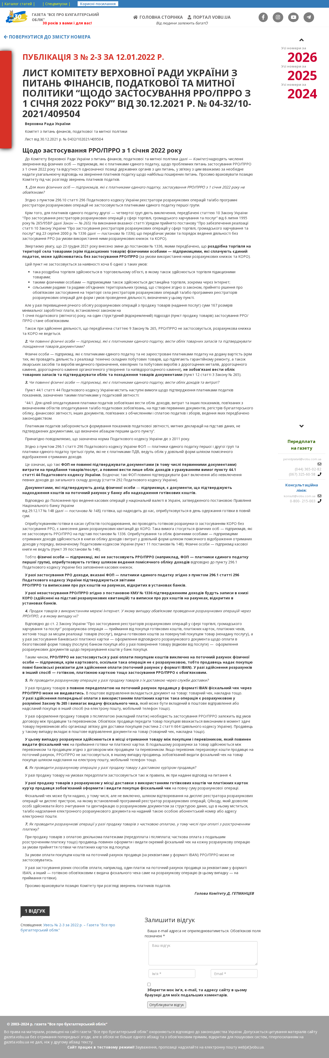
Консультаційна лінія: (301, 487)
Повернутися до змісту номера (49, 37)
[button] (301, 39)
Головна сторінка (161, 17)
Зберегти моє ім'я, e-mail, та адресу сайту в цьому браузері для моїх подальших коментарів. (196, 992)
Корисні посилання (98, 3)
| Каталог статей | (18, 3)
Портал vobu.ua (212, 17)
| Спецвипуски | (56, 3)
